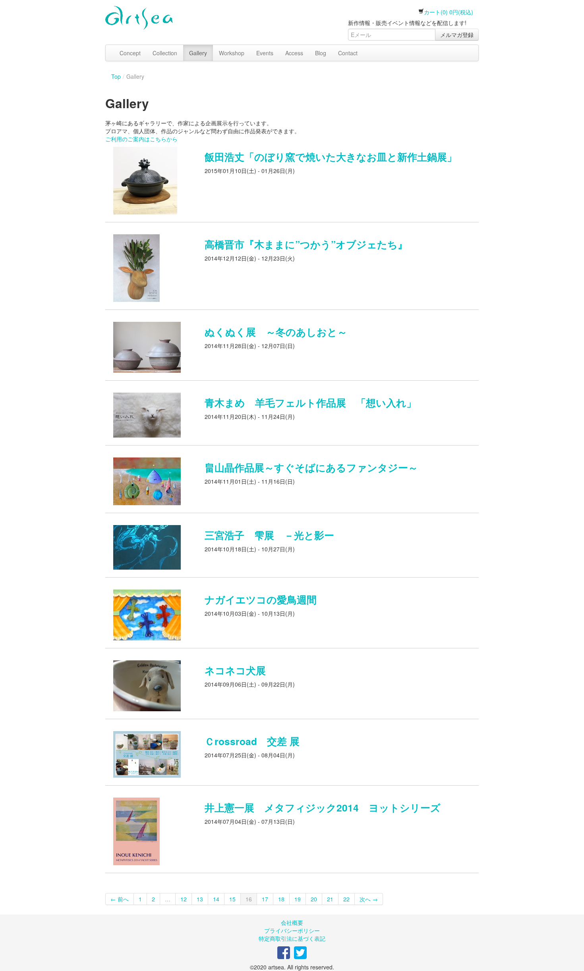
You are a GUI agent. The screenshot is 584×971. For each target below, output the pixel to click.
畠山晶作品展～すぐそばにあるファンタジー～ (311, 467)
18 (281, 899)
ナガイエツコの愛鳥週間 (261, 599)
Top (116, 76)
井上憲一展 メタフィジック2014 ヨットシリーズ (323, 807)
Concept (130, 53)
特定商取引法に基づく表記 (292, 938)
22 (346, 899)
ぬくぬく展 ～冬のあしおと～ (276, 332)
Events (264, 53)
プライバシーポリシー (292, 930)
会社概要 (292, 922)
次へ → (369, 899)
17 (265, 899)
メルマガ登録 (457, 35)
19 (297, 899)
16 (249, 899)
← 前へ (119, 899)
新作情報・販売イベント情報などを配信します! (407, 23)
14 (216, 899)
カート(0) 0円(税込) (448, 12)
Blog (320, 53)
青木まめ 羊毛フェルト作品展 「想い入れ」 (310, 402)
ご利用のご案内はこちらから (141, 139)
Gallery (198, 53)
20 (314, 899)
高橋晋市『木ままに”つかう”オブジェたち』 (306, 244)
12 (183, 899)
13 (200, 899)
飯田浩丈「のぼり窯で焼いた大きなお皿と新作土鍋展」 (331, 157)
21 (330, 899)
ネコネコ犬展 (235, 670)
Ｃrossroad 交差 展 (252, 741)
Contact (348, 53)
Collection (165, 53)
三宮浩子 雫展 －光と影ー (269, 535)
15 (232, 899)
